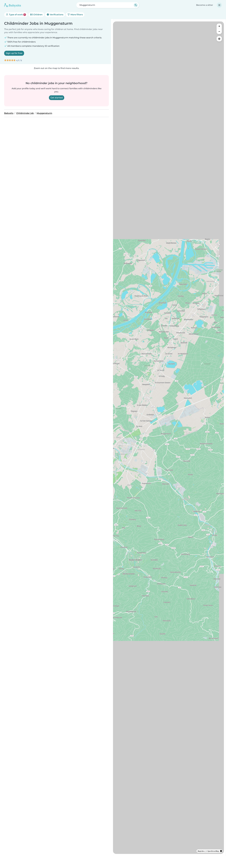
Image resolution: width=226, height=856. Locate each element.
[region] (168, 437)
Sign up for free (14, 53)
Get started (56, 97)
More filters (76, 14)
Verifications (56, 14)
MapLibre (201, 851)
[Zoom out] (219, 31)
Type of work (16, 14)
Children (38, 14)
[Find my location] (219, 38)
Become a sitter (204, 5)
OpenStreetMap (213, 851)
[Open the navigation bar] (219, 5)
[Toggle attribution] (221, 851)
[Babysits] (12, 5)
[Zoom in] (219, 26)
